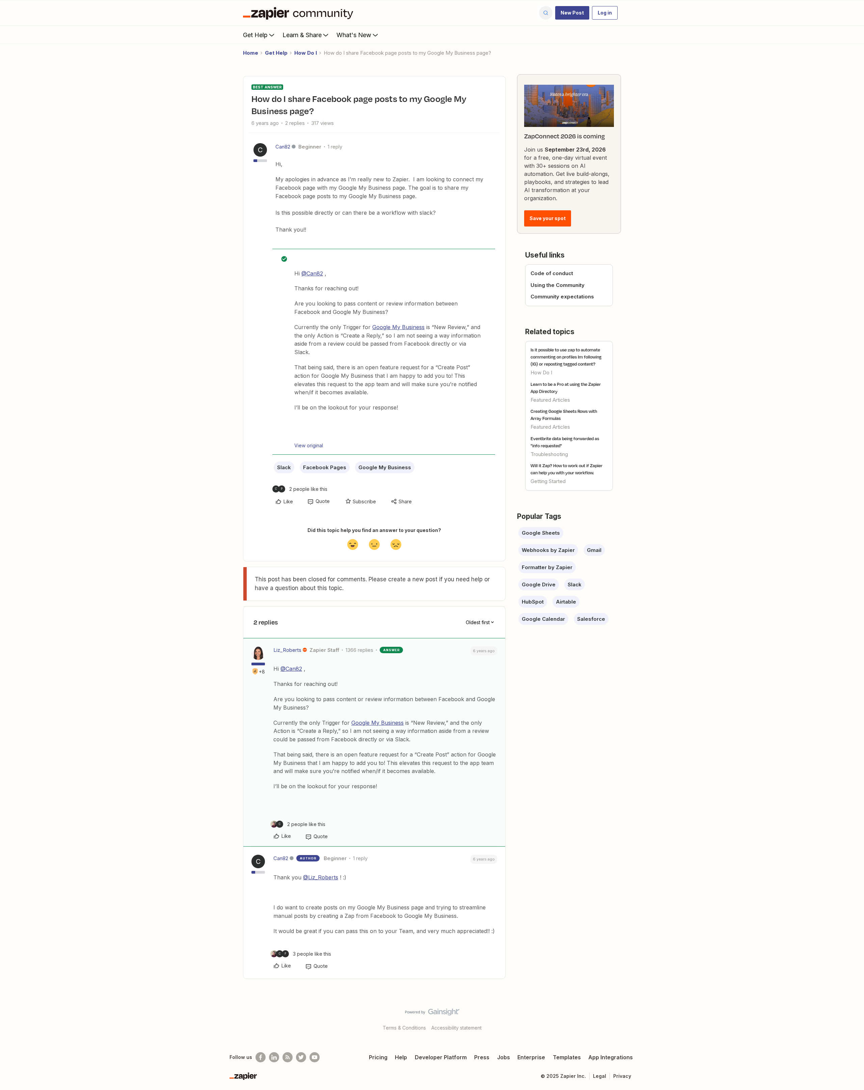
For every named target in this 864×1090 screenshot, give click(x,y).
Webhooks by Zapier (548, 550)
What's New (353, 34)
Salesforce (591, 619)
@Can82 (312, 273)
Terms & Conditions (404, 1028)
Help (401, 1057)
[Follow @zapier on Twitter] (301, 1057)
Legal (599, 1076)
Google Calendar (543, 619)
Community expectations (562, 296)
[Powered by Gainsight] (432, 1014)
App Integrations (610, 1057)
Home (250, 53)
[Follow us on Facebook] (260, 1057)
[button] (572, 13)
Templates (567, 1057)
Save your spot (548, 218)
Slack (284, 467)
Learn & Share (302, 34)
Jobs (503, 1057)
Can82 (282, 146)
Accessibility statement (456, 1028)
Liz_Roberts (287, 650)
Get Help (255, 34)
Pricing (378, 1057)
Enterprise (531, 1057)
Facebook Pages (324, 467)
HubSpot (533, 602)
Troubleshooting (549, 454)
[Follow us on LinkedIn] (274, 1057)
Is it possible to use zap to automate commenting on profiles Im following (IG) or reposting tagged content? (566, 357)
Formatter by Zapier (547, 567)
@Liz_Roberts (320, 877)
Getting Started (548, 481)
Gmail (594, 550)
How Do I (305, 53)
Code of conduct (552, 273)
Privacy (622, 1076)
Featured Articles (550, 400)
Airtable (566, 602)
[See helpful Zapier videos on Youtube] (314, 1057)
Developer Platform (441, 1057)
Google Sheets (541, 533)
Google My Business (398, 327)
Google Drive (539, 584)
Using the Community (558, 285)
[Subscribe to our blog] (287, 1057)
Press (481, 1057)
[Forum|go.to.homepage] (299, 13)
